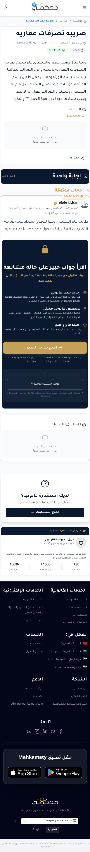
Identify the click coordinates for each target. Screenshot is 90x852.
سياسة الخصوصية (31, 844)
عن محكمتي (80, 688)
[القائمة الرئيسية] (84, 7)
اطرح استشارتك (47, 512)
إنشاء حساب (35, 644)
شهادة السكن (34, 620)
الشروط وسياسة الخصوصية (70, 704)
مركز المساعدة (34, 688)
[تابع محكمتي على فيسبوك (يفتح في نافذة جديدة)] (61, 732)
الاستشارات (80, 615)
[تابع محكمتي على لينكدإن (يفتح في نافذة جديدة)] (45, 732)
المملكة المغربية (74, 644)
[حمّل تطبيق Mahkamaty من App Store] (24, 772)
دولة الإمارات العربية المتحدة (67, 659)
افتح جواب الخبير (42, 348)
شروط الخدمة (12, 844)
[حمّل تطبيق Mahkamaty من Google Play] (63, 772)
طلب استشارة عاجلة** (45, 384)
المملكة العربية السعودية (69, 652)
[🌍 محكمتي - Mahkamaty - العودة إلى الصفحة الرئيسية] (45, 7)
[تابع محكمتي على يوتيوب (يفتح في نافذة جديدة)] (29, 732)
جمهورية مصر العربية (71, 667)
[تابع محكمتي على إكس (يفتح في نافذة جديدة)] (52, 732)
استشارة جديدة (78, 607)
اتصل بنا (38, 696)
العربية (52, 830)
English (37, 830)
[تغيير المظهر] (15, 821)
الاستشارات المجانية (75, 623)
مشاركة (74, 158)
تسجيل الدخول (34, 651)
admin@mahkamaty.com (27, 704)
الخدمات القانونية (77, 600)
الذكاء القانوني (79, 696)
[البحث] (5, 8)
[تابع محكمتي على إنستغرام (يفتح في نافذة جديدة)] (37, 732)
